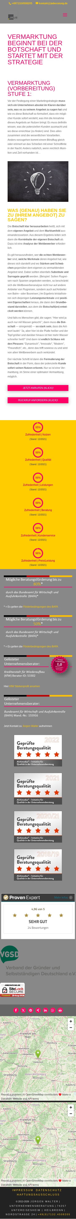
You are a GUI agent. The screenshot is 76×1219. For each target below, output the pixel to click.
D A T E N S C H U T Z (48, 1190)
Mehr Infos (61, 897)
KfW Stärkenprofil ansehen (24, 686)
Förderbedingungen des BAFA (40, 606)
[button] (16, 1010)
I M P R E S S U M (22, 1190)
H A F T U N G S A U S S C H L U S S (38, 1194)
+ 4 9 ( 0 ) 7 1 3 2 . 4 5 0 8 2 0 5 (54, 1214)
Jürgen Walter (30, 726)
